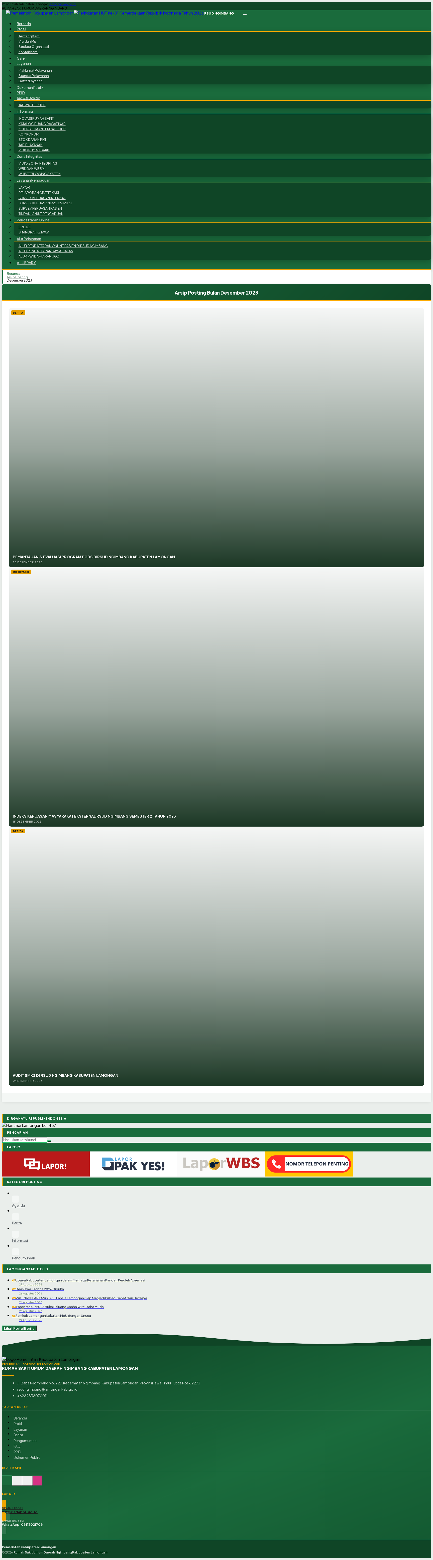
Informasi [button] (25, 111)
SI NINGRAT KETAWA (34, 232)
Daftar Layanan (31, 81)
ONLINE (25, 227)
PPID (17, 1452)
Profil (18, 1423)
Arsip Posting (17, 277)
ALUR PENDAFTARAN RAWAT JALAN (46, 251)
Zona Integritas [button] (29, 156)
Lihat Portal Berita (19, 1328)
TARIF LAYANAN (31, 145)
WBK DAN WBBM (32, 168)
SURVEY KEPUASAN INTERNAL (42, 198)
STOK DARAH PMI (32, 139)
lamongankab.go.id (62, 4)
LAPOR (24, 187)
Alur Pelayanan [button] (29, 238)
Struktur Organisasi (34, 46)
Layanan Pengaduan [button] (33, 180)
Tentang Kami (29, 36)
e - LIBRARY (26, 263)
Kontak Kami (28, 52)
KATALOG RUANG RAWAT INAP (42, 123)
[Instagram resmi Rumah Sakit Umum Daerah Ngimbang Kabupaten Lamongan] (37, 1483)
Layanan (20, 1429)
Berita (18, 1435)
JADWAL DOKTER (32, 105)
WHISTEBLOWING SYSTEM (40, 174)
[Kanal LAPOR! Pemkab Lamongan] (17, 1483)
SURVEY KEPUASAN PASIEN (40, 208)
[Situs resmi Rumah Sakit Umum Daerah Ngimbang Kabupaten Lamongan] (7, 1483)
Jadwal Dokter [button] (28, 98)
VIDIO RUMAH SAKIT (34, 150)
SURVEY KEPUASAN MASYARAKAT (45, 203)
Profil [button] (21, 29)
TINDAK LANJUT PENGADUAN (41, 213)
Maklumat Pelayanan (35, 70)
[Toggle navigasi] (245, 14)
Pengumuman (25, 1441)
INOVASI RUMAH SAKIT (36, 118)
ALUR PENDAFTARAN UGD (39, 256)
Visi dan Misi (28, 41)
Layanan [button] (24, 63)
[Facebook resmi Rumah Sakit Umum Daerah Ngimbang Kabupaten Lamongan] (27, 1483)
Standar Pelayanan (34, 76)
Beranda (20, 1418)
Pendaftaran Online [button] (33, 220)
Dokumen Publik (30, 87)
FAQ (17, 1446)
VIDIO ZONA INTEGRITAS (38, 163)
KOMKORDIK (29, 134)
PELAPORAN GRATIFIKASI (39, 192)
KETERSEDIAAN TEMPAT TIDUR (42, 129)
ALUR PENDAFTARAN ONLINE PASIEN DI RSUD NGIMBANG (63, 245)
